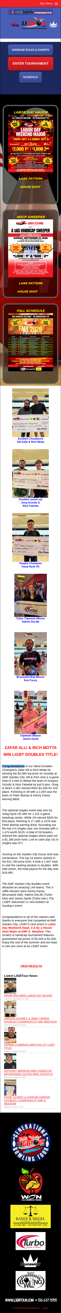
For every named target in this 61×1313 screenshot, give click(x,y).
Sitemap (45, 1308)
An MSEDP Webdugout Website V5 (26, 1308)
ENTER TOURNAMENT (30, 63)
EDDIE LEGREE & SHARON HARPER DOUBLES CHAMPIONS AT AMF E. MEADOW (27, 1100)
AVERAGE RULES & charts (30, 50)
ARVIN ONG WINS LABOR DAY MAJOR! (28, 995)
